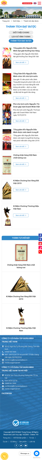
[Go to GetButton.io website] (36, 457)
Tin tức (31, 438)
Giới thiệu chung (21, 32)
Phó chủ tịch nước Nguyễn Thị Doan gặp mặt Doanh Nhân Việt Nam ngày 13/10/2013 (26, 106)
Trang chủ (6, 21)
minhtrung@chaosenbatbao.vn (16, 360)
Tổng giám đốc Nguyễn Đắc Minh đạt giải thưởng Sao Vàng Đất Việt (26, 51)
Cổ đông (13, 442)
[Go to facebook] (36, 453)
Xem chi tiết (20, 62)
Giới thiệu (16, 21)
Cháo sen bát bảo (27, 3)
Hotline (40, 251)
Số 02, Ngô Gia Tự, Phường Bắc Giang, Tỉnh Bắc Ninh (22, 347)
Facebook (40, 235)
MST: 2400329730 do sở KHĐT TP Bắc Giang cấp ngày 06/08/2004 (22, 355)
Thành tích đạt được (31, 21)
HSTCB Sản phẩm (19, 438)
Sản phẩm (23, 442)
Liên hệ (32, 442)
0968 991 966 (10, 352)
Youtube (40, 243)
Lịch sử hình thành (21, 37)
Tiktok (40, 247)
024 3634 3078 (11, 381)
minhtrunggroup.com (12, 362)
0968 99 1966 (10, 383)
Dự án (5, 442)
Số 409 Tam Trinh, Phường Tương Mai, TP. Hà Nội (21, 376)
